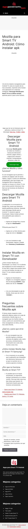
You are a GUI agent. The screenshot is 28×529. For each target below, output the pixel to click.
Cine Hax (12, 132)
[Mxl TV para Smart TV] (10, 518)
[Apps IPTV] (7, 491)
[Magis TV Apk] (8, 508)
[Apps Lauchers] (8, 496)
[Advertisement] (14, 24)
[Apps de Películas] (9, 487)
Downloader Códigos (15, 526)
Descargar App (14, 164)
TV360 (18, 132)
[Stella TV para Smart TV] (10, 513)
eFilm (23, 132)
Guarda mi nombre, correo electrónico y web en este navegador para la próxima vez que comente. (14, 442)
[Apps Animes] (7, 494)
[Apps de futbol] (8, 489)
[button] (24, 13)
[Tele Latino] (7, 511)
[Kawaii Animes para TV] (10, 516)
